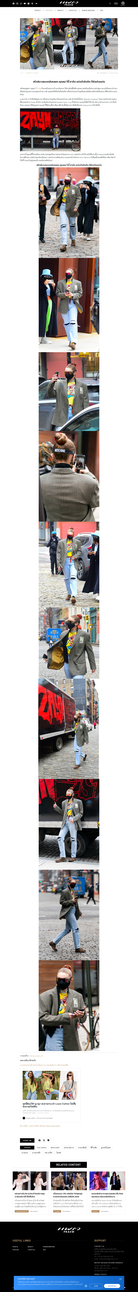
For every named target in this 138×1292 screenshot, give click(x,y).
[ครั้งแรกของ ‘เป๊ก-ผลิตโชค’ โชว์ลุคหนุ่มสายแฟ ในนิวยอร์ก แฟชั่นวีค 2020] (69, 1180)
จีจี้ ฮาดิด (38, 88)
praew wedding (88, 10)
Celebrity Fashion (32, 73)
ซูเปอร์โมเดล (106, 1147)
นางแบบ (25, 1153)
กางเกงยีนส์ (82, 1147)
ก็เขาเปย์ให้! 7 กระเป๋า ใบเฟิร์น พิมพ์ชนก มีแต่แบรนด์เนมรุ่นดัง (40, 1126)
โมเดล (58, 1153)
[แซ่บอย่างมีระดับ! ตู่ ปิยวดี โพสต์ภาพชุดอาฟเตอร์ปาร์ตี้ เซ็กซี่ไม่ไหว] (30, 1180)
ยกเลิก (96, 1286)
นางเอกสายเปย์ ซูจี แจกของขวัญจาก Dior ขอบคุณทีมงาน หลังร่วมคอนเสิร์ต (44, 1065)
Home (22, 73)
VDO (101, 10)
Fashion (49, 10)
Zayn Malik (69, 1147)
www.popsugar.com (36, 1056)
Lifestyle (73, 10)
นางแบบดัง (36, 1153)
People (38, 10)
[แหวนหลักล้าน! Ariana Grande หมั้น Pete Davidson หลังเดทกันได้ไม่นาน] (107, 1180)
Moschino (55, 1147)
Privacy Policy (100, 1274)
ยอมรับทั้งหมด (112, 1286)
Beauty (61, 10)
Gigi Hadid (41, 1147)
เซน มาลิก (48, 1153)
